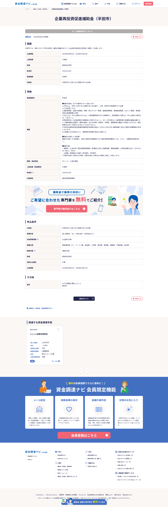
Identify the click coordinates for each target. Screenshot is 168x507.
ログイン (137, 3)
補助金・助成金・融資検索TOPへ (41, 308)
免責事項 (61, 494)
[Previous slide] (81, 370)
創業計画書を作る (92, 455)
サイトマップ (82, 494)
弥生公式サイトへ (127, 494)
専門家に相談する (92, 466)
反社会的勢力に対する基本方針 (95, 494)
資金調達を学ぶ (62, 455)
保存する (138, 37)
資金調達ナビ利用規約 (71, 494)
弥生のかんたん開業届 (123, 458)
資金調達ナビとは (70, 3)
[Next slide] (87, 370)
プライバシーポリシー (52, 494)
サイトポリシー (40, 494)
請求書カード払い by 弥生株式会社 (127, 476)
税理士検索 (120, 465)
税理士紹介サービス (123, 462)
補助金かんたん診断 (63, 470)
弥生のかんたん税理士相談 (125, 468)
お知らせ (30, 459)
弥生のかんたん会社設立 (124, 455)
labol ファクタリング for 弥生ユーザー (128, 480)
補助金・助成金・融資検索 (40, 9)
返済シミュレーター (63, 473)
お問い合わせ (117, 494)
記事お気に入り (62, 458)
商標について (108, 494)
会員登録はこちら (84, 435)
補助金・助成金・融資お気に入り (66, 476)
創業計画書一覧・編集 (93, 458)
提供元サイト (84, 298)
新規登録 (148, 3)
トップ (27, 9)
